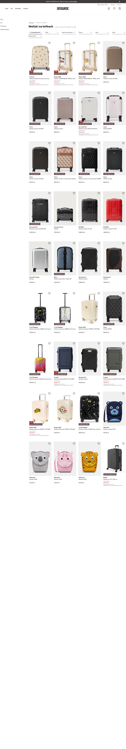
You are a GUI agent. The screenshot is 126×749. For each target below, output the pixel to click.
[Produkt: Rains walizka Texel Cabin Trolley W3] (65, 258)
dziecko (18, 8)
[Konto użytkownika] (109, 8)
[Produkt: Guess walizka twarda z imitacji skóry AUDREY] (65, 158)
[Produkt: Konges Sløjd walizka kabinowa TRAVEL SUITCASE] (89, 308)
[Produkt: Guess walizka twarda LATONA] (114, 58)
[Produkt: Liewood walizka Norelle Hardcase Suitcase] (40, 58)
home (25, 8)
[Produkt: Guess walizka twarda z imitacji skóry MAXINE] (89, 158)
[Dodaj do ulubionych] (49, 42)
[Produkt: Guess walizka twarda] (65, 108)
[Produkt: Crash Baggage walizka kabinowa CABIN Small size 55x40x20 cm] (40, 308)
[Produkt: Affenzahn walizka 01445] (40, 459)
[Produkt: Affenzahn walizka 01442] (89, 459)
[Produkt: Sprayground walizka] (114, 258)
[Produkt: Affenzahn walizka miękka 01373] (114, 409)
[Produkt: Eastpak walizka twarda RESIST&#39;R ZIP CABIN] (65, 358)
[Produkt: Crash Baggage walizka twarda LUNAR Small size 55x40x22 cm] (40, 358)
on (12, 8)
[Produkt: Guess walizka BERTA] (114, 108)
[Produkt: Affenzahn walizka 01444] (65, 459)
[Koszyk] (120, 8)
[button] (35, 32)
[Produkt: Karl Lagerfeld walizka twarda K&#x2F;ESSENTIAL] (40, 208)
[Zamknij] (119, 1)
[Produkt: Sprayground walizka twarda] (89, 258)
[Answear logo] (63, 8)
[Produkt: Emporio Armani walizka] (65, 208)
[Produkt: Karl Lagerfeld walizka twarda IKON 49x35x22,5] (89, 108)
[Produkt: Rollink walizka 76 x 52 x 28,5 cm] (114, 459)
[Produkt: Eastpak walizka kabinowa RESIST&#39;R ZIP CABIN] (114, 358)
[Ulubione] (114, 8)
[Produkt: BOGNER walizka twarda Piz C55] (89, 208)
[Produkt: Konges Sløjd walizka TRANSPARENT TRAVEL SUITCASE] (65, 58)
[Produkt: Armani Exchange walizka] (40, 258)
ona (6, 8)
